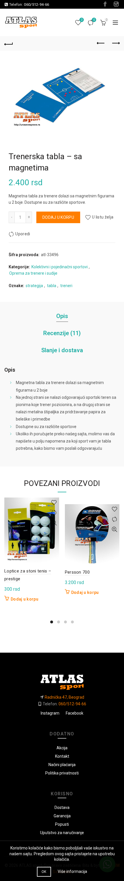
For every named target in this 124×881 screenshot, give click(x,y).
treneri (66, 285)
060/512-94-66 (36, 4)
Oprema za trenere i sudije (33, 273)
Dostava (62, 807)
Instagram (50, 713)
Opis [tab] (62, 316)
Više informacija (72, 871)
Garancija (62, 816)
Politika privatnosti (62, 773)
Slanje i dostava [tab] (62, 350)
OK (44, 872)
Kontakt (62, 756)
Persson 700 (77, 572)
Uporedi (94, 19)
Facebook (74, 713)
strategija (34, 285)
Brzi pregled (54, 523)
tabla (51, 285)
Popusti (62, 824)
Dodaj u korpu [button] (24, 599)
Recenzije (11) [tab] (62, 333)
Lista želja (81, 19)
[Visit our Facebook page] (105, 4)
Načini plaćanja (62, 764)
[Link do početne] (62, 680)
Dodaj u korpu (58, 217)
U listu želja (102, 217)
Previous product (101, 43)
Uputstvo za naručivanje (62, 832)
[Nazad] (8, 43)
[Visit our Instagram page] (116, 4)
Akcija (62, 748)
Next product (115, 43)
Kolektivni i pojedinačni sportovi (59, 267)
